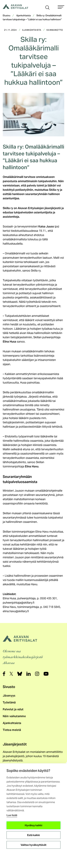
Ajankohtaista (23, 15)
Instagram (37, 674)
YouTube (46, 674)
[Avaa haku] (47, 7)
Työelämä (9, 702)
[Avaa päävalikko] (61, 7)
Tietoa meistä (12, 730)
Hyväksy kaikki (33, 825)
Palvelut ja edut (13, 709)
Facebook (4, 674)
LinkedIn (28, 674)
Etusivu (6, 15)
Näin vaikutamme (14, 716)
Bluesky (19, 674)
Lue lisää (12, 815)
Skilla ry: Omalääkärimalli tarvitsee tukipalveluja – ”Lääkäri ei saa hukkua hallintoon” (32, 17)
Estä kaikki (33, 835)
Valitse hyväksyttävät (33, 844)
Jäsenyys (9, 695)
